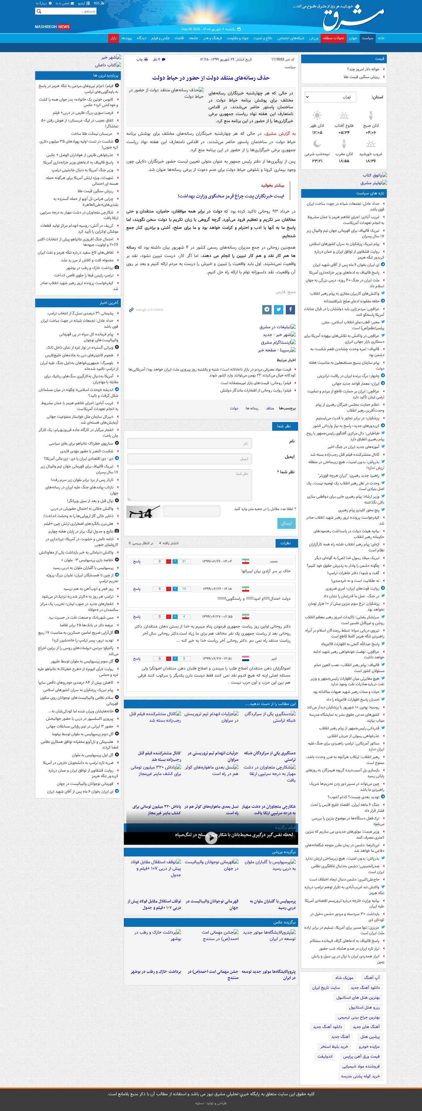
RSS (97, 3)
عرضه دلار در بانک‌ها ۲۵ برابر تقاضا (86, 625)
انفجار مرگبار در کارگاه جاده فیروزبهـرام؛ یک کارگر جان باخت (78, 433)
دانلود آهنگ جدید (365, 988)
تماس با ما (63, 3)
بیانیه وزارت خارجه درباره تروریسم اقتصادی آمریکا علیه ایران (344, 904)
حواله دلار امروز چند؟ (363, 69)
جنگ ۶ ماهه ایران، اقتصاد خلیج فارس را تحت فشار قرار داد (347, 808)
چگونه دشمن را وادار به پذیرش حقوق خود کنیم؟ (343, 566)
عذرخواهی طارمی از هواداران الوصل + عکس (79, 155)
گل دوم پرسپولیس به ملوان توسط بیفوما (82, 734)
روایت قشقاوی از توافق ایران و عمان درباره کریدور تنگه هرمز (349, 254)
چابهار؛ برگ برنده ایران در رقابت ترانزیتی (348, 376)
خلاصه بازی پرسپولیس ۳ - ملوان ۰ (87, 560)
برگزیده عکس (284, 922)
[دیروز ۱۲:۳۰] (153, 729)
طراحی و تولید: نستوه (211, 1103)
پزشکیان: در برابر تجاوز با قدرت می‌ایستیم (347, 418)
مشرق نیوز (340, 15)
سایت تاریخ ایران (326, 988)
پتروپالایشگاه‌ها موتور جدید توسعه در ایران (269, 975)
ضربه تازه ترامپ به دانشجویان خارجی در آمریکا (78, 763)
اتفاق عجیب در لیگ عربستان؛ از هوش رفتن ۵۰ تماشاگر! (79, 123)
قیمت (379, 59)
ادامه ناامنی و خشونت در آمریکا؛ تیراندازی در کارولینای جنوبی (82, 542)
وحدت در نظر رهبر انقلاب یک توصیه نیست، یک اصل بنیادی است (345, 486)
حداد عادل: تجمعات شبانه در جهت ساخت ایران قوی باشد (345, 207)
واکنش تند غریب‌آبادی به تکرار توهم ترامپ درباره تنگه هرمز (344, 890)
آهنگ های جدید (366, 1027)
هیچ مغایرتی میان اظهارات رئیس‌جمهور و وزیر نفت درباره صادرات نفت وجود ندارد (347, 681)
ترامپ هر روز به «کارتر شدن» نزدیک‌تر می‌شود (77, 596)
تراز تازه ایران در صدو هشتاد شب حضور (349, 948)
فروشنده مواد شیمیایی (361, 1066)
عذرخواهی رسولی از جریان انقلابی (353, 736)
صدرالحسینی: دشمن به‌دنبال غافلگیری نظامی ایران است (347, 869)
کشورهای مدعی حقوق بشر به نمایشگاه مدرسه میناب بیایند (346, 717)
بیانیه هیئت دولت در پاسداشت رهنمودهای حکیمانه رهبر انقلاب (349, 534)
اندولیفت (325, 1056)
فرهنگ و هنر (212, 38)
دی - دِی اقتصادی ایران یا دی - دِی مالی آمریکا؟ (78, 459)
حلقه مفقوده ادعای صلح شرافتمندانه (351, 301)
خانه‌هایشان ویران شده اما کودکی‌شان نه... (80, 711)
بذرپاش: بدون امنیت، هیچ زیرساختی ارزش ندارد (342, 858)
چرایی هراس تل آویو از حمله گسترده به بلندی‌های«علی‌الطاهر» (85, 202)
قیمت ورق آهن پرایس (361, 1056)
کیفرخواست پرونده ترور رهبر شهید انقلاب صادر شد (345, 520)
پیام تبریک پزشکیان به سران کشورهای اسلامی (344, 244)
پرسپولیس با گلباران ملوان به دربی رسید (273, 904)
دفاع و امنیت (263, 38)
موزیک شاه (344, 978)
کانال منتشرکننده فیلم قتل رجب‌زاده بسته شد (344, 455)
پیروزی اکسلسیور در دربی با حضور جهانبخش (79, 719)
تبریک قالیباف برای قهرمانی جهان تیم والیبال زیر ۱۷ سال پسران (345, 233)
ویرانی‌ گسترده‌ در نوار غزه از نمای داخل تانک (79, 347)
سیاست (367, 38)
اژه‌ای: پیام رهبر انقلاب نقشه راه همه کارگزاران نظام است (346, 547)
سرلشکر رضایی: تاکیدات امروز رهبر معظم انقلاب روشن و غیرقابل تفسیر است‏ (344, 620)
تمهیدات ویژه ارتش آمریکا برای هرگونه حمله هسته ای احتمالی (82, 181)
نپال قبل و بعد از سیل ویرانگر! (90, 501)
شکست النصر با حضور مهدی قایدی (86, 451)
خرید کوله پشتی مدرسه (360, 1076)
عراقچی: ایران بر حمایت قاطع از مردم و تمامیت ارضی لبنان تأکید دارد (345, 394)
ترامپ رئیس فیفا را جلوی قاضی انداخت (83, 275)
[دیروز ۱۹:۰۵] (268, 947)
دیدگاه (141, 38)
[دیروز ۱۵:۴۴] (211, 729)
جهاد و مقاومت (238, 38)
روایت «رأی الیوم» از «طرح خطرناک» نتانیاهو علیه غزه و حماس (78, 672)
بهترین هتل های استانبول (358, 997)
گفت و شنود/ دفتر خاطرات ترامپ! (353, 573)
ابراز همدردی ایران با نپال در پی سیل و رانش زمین (347, 959)
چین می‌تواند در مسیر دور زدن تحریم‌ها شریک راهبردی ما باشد (346, 787)
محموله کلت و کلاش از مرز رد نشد (87, 260)
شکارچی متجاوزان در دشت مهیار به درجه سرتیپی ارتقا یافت (79, 215)
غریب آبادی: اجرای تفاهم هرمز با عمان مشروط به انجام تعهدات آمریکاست (345, 220)
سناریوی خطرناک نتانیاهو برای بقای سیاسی (81, 443)
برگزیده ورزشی (284, 852)
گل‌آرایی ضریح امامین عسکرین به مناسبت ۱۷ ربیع (75, 633)
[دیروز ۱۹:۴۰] (211, 877)
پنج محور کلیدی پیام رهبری (358, 510)
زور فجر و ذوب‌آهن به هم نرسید (88, 589)
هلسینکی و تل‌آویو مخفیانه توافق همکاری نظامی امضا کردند (79, 745)
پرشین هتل (370, 1037)
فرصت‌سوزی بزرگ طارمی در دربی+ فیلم (83, 113)
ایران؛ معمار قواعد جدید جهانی (355, 384)
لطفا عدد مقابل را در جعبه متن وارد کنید (265, 509)
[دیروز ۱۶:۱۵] (211, 838)
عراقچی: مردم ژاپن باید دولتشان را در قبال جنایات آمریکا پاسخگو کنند (344, 312)
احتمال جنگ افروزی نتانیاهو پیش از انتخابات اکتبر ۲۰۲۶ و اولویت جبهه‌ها (78, 242)
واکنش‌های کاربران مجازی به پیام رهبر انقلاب (344, 293)
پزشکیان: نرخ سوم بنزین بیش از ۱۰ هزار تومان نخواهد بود (346, 606)
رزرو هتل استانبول (364, 1007)
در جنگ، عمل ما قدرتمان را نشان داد (351, 596)
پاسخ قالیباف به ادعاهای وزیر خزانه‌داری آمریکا (344, 273)
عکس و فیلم (160, 38)
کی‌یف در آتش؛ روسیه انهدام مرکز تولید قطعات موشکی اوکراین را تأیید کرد (79, 228)
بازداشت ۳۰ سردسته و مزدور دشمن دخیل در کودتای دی (347, 917)
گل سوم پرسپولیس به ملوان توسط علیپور (82, 661)
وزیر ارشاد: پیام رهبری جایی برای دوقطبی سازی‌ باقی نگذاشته (345, 499)
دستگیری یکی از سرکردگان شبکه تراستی (270, 756)
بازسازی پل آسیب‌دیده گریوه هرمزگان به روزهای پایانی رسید (345, 773)
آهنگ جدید (340, 1037)
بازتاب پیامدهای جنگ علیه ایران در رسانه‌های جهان (81, 490)
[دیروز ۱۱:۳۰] (153, 782)
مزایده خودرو (369, 1046)
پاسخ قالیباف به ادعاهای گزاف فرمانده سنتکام (344, 941)
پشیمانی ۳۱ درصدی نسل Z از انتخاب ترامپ (80, 313)
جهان (353, 38)
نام (291, 441)
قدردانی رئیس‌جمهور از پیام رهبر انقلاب (349, 728)
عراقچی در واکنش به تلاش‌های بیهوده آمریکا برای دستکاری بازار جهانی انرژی (344, 339)
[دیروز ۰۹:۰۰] (153, 947)
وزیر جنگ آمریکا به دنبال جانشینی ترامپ (82, 170)
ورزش (313, 38)
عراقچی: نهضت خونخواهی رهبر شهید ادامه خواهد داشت (348, 655)
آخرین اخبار (108, 303)
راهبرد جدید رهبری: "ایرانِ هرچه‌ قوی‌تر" (348, 476)
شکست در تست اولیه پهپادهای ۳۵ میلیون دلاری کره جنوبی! (79, 144)
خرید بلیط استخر (334, 1046)
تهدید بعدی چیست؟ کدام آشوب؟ (353, 797)
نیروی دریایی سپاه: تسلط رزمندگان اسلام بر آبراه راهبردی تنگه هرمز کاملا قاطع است (344, 633)
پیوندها (126, 38)
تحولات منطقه (333, 38)
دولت (234, 408)
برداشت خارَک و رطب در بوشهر (155, 971)
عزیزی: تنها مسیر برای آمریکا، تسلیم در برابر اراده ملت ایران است (344, 930)
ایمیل (289, 457)
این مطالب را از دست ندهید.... (270, 704)
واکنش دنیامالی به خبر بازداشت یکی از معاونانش (76, 552)
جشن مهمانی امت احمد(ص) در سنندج (213, 975)
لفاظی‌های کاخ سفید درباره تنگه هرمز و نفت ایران (75, 252)
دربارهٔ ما (42, 3)
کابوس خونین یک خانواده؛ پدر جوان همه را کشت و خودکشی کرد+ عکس (78, 102)
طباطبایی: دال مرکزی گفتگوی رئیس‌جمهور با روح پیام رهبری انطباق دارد (345, 436)
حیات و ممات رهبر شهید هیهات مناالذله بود (346, 692)
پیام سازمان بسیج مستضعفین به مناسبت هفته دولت (346, 365)
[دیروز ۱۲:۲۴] (268, 782)
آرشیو (82, 3)
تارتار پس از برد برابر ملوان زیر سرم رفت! (82, 480)
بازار (113, 38)
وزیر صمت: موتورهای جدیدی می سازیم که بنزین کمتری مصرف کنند (345, 834)
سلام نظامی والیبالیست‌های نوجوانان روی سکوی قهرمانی (79, 701)
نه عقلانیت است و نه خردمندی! (355, 581)
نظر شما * (285, 472)
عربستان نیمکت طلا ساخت (92, 134)
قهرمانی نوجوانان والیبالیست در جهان (212, 904)
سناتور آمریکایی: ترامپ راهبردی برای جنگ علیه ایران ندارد (346, 746)
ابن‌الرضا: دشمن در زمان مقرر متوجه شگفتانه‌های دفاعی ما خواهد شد (344, 848)
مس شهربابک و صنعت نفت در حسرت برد (81, 617)
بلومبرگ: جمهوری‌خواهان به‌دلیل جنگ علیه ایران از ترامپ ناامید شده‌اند (79, 366)
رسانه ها (252, 408)
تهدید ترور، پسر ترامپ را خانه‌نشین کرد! (82, 640)
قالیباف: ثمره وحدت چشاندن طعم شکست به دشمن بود (347, 352)
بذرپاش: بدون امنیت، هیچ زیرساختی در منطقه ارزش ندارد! (346, 465)
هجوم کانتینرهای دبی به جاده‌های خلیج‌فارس (79, 355)
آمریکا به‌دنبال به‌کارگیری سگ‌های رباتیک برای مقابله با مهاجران (81, 379)
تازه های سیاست (370, 193)
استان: (377, 97)
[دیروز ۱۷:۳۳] (268, 729)
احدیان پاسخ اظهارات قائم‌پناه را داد (352, 700)
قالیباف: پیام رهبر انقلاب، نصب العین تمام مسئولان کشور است (349, 668)
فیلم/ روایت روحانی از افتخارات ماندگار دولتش (255, 390)
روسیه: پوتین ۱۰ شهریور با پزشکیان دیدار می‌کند (343, 707)
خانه (381, 38)
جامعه (193, 38)
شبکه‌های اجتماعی (290, 38)
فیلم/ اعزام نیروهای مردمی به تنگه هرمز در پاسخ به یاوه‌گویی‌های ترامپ (78, 89)
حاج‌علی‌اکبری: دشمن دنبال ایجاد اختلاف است (344, 879)
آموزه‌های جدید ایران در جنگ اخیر (353, 447)
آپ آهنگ (372, 978)
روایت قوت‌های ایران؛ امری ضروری (352, 588)
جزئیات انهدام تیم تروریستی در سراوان (213, 756)
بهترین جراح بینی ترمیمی (359, 1017)
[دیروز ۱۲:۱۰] (211, 782)
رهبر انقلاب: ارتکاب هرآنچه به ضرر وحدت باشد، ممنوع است (345, 760)
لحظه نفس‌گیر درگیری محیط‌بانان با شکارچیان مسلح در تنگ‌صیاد (234, 835)
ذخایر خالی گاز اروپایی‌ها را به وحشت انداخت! (78, 516)
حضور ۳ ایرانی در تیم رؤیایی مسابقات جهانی (79, 726)
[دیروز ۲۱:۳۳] (268, 877)
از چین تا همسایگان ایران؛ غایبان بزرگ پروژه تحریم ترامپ (82, 578)
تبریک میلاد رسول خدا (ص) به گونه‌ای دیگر (346, 558)
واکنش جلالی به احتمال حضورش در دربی (82, 509)
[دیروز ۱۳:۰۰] (211, 947)
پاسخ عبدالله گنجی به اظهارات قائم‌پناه (350, 644)
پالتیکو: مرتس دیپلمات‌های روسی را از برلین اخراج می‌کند (78, 651)
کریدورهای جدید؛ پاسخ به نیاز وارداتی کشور (346, 426)
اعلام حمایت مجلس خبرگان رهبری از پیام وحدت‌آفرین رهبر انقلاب (350, 407)
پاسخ (137, 561)
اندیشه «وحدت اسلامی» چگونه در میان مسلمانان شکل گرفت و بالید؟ (78, 393)
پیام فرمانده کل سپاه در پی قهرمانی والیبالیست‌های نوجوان (88, 337)
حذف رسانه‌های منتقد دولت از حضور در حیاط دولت (211, 78)
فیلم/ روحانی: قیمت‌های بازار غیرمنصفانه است (256, 383)
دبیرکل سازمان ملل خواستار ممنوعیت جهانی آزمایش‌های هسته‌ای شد (82, 419)
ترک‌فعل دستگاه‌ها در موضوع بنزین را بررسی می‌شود (348, 821)
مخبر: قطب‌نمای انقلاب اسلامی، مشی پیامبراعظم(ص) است (353, 325)
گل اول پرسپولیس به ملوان (92, 755)
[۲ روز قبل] (153, 877)
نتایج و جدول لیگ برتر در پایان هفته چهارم (81, 531)
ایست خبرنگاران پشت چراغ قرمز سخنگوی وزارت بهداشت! (231, 196)
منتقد (270, 408)
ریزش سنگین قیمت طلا (361, 77)
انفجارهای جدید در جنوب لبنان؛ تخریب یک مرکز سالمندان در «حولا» (79, 607)
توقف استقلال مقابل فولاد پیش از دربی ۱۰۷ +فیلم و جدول (154, 904)
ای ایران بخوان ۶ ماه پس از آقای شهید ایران (346, 265)
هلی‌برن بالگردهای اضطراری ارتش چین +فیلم (78, 524)
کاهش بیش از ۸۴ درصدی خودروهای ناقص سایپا (75, 683)
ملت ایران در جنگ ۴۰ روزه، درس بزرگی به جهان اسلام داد (345, 283)
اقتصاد (179, 38)
